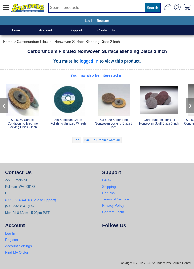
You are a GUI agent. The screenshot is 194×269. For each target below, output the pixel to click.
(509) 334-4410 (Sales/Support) (30, 200)
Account (45, 30)
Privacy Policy (113, 205)
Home (15, 30)
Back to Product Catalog (102, 139)
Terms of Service (115, 199)
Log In (89, 21)
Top (76, 139)
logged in (89, 61)
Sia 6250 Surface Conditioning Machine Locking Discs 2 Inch (23, 123)
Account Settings (18, 246)
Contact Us (106, 30)
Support (75, 30)
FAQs (106, 180)
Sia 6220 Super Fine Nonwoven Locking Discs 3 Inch (113, 123)
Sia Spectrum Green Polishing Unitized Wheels (68, 121)
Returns (108, 193)
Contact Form (113, 212)
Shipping (109, 186)
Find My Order (16, 252)
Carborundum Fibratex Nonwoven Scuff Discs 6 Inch (159, 121)
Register (103, 21)
